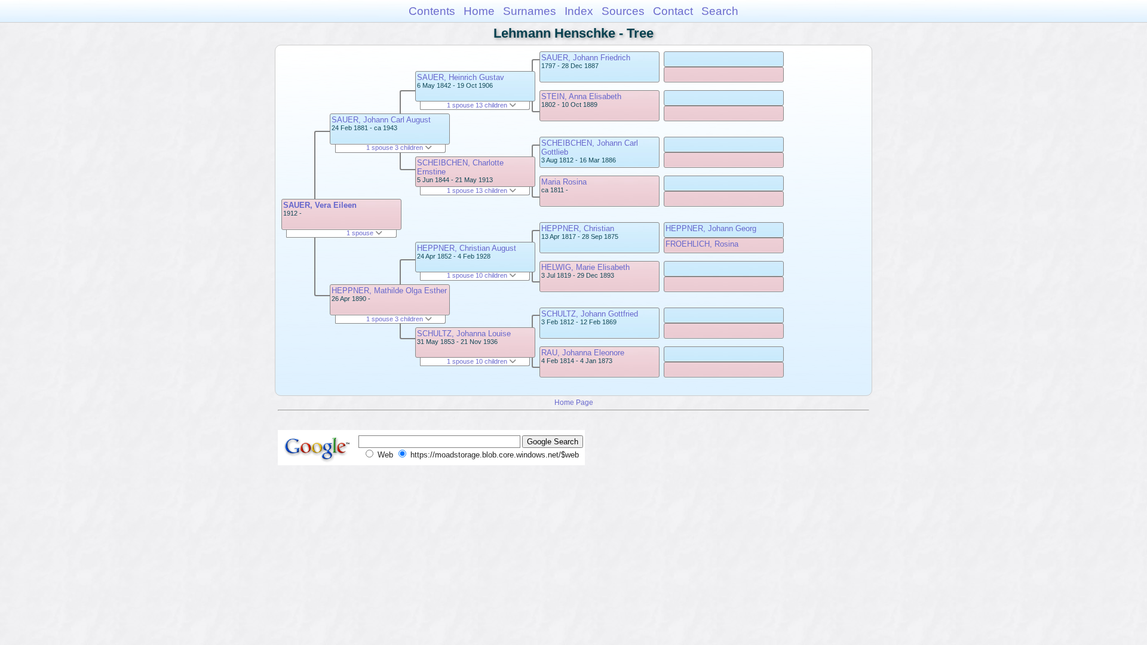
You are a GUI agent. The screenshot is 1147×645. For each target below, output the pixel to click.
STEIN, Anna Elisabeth (581, 96)
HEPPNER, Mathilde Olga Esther (389, 290)
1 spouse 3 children (395, 147)
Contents (432, 11)
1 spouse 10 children (478, 275)
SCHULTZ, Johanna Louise (464, 333)
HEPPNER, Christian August (466, 248)
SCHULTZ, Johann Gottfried (589, 313)
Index (579, 11)
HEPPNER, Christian (577, 228)
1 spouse (360, 232)
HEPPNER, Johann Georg (710, 228)
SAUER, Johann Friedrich (585, 57)
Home (479, 11)
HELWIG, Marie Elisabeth (585, 267)
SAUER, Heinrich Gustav (460, 77)
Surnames (529, 11)
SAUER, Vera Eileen (320, 205)
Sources (623, 11)
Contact (673, 11)
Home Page (573, 402)
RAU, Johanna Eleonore (582, 352)
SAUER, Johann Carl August (381, 119)
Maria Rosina (564, 181)
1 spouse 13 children (478, 105)
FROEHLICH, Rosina (701, 243)
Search (719, 11)
